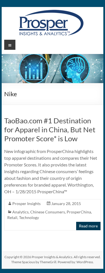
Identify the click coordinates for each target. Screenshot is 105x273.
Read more (88, 225)
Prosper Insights (26, 203)
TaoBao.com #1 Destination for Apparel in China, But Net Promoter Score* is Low (49, 129)
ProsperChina (79, 212)
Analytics (20, 212)
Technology (29, 217)
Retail (12, 217)
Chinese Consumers (47, 212)
